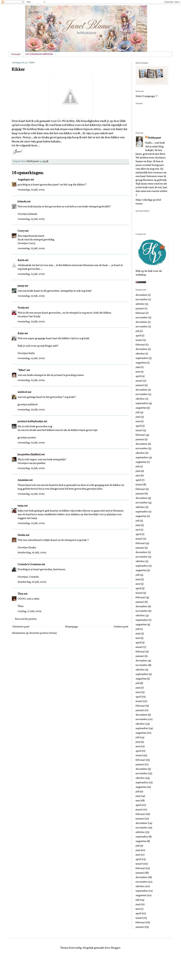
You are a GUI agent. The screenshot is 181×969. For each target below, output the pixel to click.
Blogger (115, 948)
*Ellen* (22, 370)
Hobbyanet (154, 138)
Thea (20, 594)
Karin (21, 260)
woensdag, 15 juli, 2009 (31, 190)
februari (140, 313)
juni (138, 367)
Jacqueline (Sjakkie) (29, 454)
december (141, 295)
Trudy (21, 308)
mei (138, 372)
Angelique (24, 180)
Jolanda (22, 201)
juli (138, 331)
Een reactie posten (26, 619)
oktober (140, 304)
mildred (22, 392)
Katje (21, 333)
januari (140, 308)
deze (116, 121)
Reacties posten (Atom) (43, 633)
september (142, 358)
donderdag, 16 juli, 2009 (32, 552)
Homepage (71, 627)
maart (139, 340)
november (142, 299)
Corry (21, 231)
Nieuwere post (20, 627)
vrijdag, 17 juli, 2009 (29, 611)
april (138, 336)
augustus (141, 363)
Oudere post (121, 627)
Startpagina (16, 54)
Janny (21, 286)
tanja (21, 506)
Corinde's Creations (29, 564)
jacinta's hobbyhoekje (30, 421)
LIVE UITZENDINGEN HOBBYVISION (39, 54)
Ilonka (21, 535)
